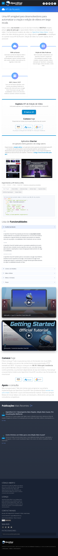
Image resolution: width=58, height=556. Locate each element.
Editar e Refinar (9, 273)
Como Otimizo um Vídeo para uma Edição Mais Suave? (25, 435)
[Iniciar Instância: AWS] (18, 127)
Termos (11, 548)
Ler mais (4, 420)
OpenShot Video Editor (40, 32)
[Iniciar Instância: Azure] (28, 127)
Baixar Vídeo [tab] (18, 192)
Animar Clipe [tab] (33, 189)
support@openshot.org (15, 515)
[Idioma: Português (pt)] (55, 3)
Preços (7, 282)
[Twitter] (46, 3)
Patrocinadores (9, 530)
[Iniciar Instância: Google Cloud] (38, 127)
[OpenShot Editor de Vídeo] (7, 542)
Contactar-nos (9, 510)
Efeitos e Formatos (10, 277)
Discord (19, 518)
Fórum (15, 518)
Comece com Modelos (10, 268)
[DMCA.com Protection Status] (6, 520)
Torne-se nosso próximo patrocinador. (11, 534)
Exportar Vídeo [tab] (42, 189)
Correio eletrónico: (9, 518)
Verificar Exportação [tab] (8, 192)
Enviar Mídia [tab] (15, 189)
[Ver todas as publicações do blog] (31, 405)
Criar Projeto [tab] (6, 189)
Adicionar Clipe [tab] (23, 189)
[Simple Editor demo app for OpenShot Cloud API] (29, 168)
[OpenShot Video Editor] (13, 3)
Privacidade (5, 548)
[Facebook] (44, 3)
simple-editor (18, 147)
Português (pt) (17, 548)
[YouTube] (52, 3)
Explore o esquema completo (32, 185)
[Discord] (49, 3)
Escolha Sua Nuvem (10, 227)
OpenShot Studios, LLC (35, 546)
